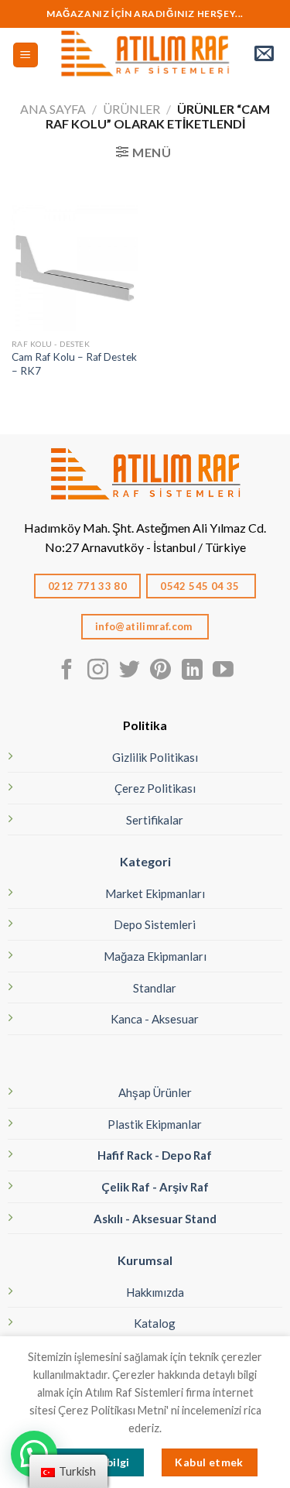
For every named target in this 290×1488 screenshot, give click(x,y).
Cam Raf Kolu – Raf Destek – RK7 (74, 364)
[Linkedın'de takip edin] (192, 671)
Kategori (145, 861)
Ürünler (131, 108)
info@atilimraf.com (145, 626)
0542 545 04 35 (201, 586)
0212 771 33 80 (88, 586)
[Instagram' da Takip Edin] (97, 671)
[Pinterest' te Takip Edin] (160, 671)
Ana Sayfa (53, 108)
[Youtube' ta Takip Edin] (223, 671)
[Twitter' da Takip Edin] (129, 671)
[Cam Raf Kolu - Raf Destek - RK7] (75, 268)
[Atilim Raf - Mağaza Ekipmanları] (145, 55)
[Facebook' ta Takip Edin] (66, 671)
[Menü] (26, 55)
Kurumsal (145, 1260)
